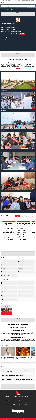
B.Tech (13, 397)
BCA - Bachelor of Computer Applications (23, 224)
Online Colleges (7, 400)
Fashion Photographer (28, 407)
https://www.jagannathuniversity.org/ (9, 27)
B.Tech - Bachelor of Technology (9, 224)
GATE (19, 399)
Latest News (4, 345)
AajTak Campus (2, 0)
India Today (19, 0)
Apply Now (21, 33)
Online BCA (13, 405)
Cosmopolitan (28, 0)
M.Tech (13, 403)
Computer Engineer (27, 397)
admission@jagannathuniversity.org (8, 29)
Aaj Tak (6, 0)
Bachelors (17, 216)
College (5, 9)
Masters (22, 216)
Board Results (7, 407)
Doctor (26, 401)
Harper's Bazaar (33, 0)
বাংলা (8, 0)
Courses (6, 403)
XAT (19, 407)
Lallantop (16, 0)
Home (2, 9)
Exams (6, 401)
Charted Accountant (28, 399)
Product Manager (27, 405)
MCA (12, 401)
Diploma (33, 216)
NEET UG (20, 401)
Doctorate (27, 216)
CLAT (19, 404)
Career (6, 404)
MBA (12, 400)
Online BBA (13, 407)
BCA (12, 399)
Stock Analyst (27, 400)
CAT (19, 397)
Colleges (6, 399)
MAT (19, 405)
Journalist (26, 404)
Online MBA (13, 404)
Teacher (26, 403)
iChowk (13, 0)
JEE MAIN (20, 400)
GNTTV (10, 0)
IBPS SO (20, 403)
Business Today (24, 0)
